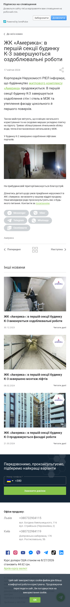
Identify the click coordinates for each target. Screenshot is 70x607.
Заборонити (41, 17)
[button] (16, 213)
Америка (9, 238)
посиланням (42, 203)
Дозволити (58, 17)
